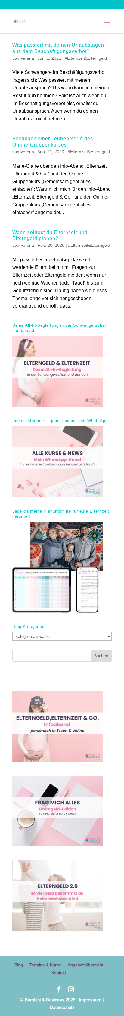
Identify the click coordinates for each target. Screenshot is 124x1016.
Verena (27, 58)
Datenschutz (62, 1007)
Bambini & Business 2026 (47, 999)
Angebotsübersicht (85, 964)
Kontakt (58, 972)
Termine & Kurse (45, 964)
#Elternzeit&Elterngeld (86, 58)
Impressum (90, 999)
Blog (18, 964)
